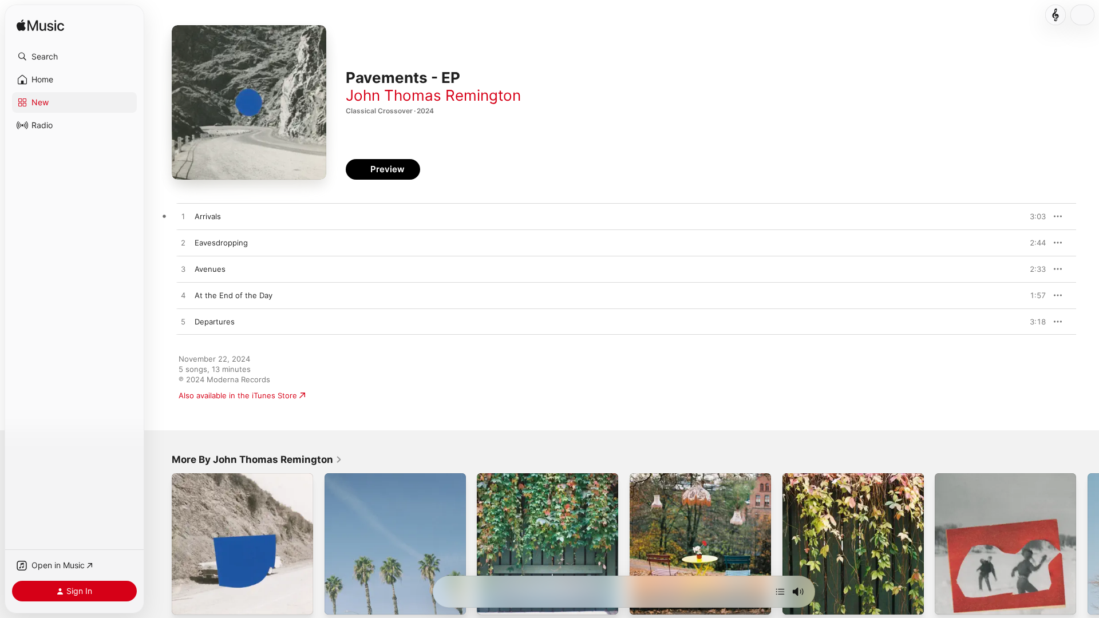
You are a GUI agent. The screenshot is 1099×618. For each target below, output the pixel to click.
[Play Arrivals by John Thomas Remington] (183, 217)
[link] (257, 459)
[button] (74, 56)
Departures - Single (207, 477)
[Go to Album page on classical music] (1055, 15)
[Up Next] (780, 592)
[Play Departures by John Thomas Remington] (183, 322)
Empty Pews (347, 477)
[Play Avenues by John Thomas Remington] (183, 269)
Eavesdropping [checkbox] (221, 242)
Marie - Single (502, 477)
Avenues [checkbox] (210, 269)
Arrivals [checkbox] (208, 216)
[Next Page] (1088, 543)
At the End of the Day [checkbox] (233, 295)
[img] (40, 26)
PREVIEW (1033, 216)
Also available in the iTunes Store (238, 395)
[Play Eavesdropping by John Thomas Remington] (183, 243)
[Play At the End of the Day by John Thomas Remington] (183, 296)
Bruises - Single (810, 477)
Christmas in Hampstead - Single (993, 477)
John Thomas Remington (433, 95)
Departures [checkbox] (215, 321)
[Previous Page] (160, 543)
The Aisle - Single (661, 477)
